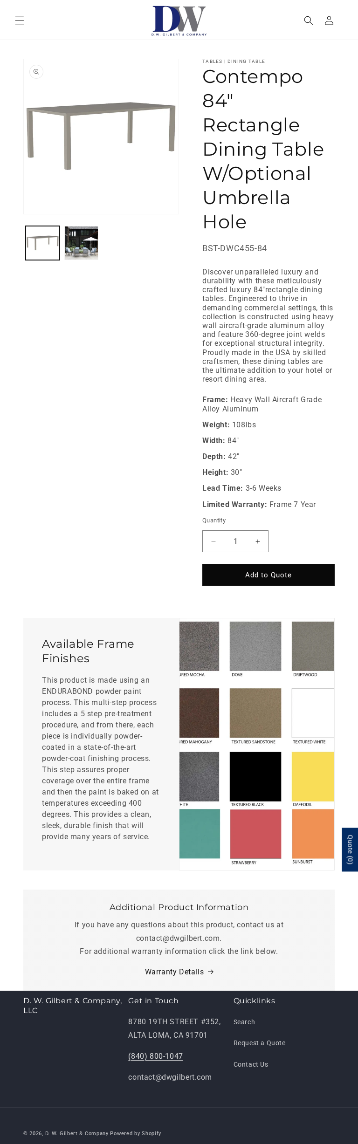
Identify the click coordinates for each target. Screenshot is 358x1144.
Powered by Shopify (135, 1133)
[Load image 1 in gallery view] (43, 243)
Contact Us (251, 1064)
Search (244, 1022)
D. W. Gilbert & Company (77, 1133)
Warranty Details (174, 971)
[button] (19, 20)
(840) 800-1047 (155, 1056)
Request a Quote (260, 1043)
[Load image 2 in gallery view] (81, 243)
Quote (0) (350, 849)
